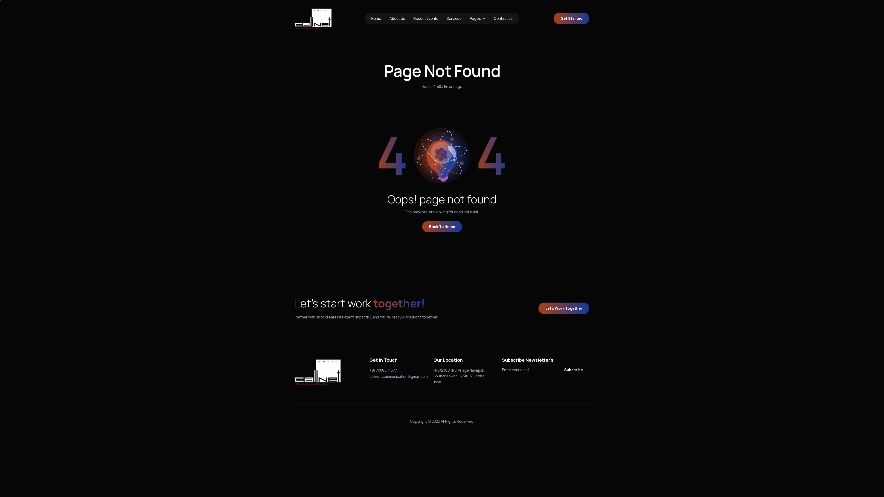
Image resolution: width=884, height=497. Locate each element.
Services (454, 18)
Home (376, 18)
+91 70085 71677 (383, 370)
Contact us (503, 18)
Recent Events (425, 18)
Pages (475, 18)
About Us (397, 18)
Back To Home (442, 226)
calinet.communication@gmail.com (398, 376)
